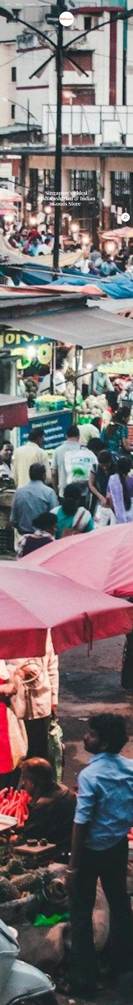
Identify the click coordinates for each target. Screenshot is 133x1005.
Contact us (44, 4)
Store (8, 4)
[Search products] (125, 217)
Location (30, 4)
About (18, 4)
